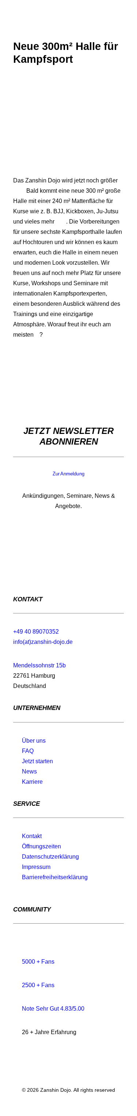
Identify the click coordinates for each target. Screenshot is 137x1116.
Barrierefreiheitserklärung (55, 877)
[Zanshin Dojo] (21, 18)
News (29, 771)
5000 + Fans (38, 962)
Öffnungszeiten (41, 846)
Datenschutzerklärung (50, 857)
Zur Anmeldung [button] (68, 474)
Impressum (36, 867)
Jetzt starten (37, 761)
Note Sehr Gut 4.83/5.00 (53, 1009)
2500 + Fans (38, 985)
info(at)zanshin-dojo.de (43, 642)
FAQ (28, 751)
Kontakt (32, 836)
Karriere (32, 782)
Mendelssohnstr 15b (39, 665)
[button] (120, 18)
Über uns (34, 741)
